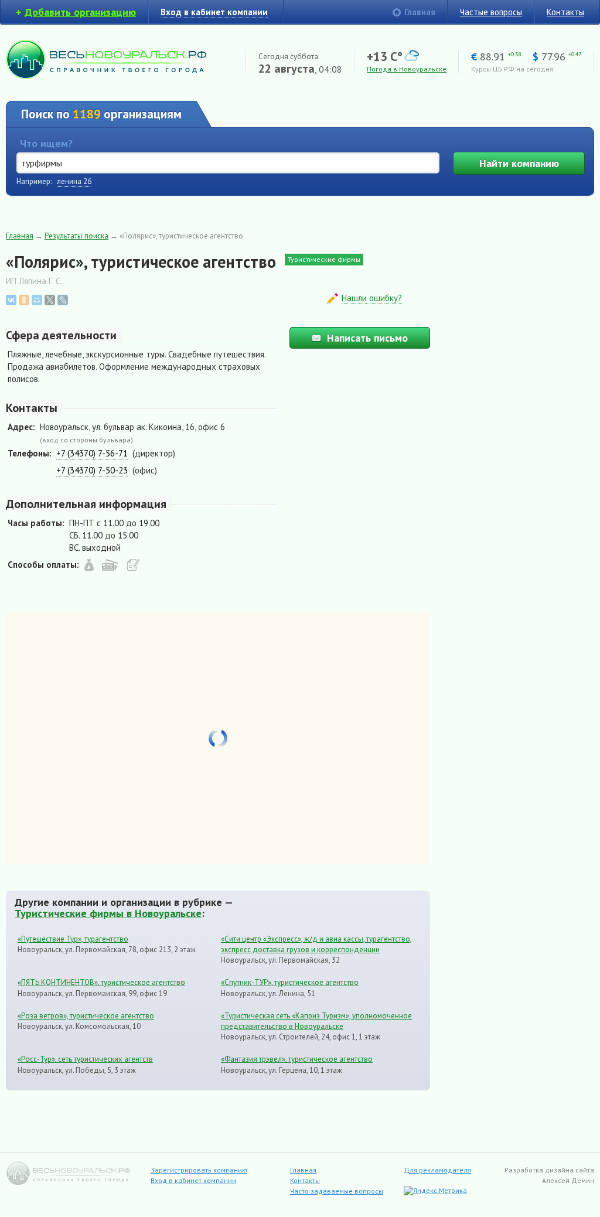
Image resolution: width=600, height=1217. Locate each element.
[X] (50, 300)
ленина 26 (74, 181)
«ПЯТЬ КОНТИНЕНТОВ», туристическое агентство (101, 982)
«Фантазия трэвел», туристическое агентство (297, 1059)
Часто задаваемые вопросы (336, 1191)
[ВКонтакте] (11, 300)
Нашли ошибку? (372, 298)
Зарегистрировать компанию (199, 1169)
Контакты (565, 12)
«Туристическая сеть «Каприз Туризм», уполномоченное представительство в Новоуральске (316, 1021)
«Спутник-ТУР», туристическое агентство (290, 982)
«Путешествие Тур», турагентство (73, 939)
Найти (519, 163)
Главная (419, 12)
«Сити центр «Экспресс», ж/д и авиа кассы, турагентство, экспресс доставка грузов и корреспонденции (316, 944)
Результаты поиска (76, 236)
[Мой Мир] (37, 300)
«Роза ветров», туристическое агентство (86, 1016)
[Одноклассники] (24, 300)
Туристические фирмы (324, 259)
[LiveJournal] (62, 300)
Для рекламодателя (437, 1169)
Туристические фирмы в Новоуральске (108, 913)
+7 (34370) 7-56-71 (92, 453)
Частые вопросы (491, 12)
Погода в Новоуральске (406, 68)
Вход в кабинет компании (193, 1180)
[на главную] (106, 75)
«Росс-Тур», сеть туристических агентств (85, 1059)
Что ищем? (46, 143)
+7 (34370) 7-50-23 (92, 470)
